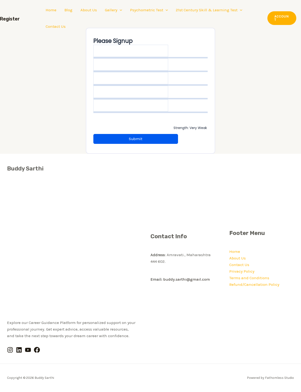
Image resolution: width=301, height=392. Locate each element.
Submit (136, 138)
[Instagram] (10, 350)
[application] (119, 10)
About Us (88, 10)
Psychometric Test (146, 10)
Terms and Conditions (249, 277)
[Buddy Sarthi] (19, 17)
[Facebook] (37, 350)
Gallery (111, 10)
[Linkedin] (19, 350)
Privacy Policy (241, 271)
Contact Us (56, 26)
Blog (68, 10)
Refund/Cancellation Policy (254, 284)
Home (51, 10)
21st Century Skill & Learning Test (207, 10)
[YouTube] (28, 350)
